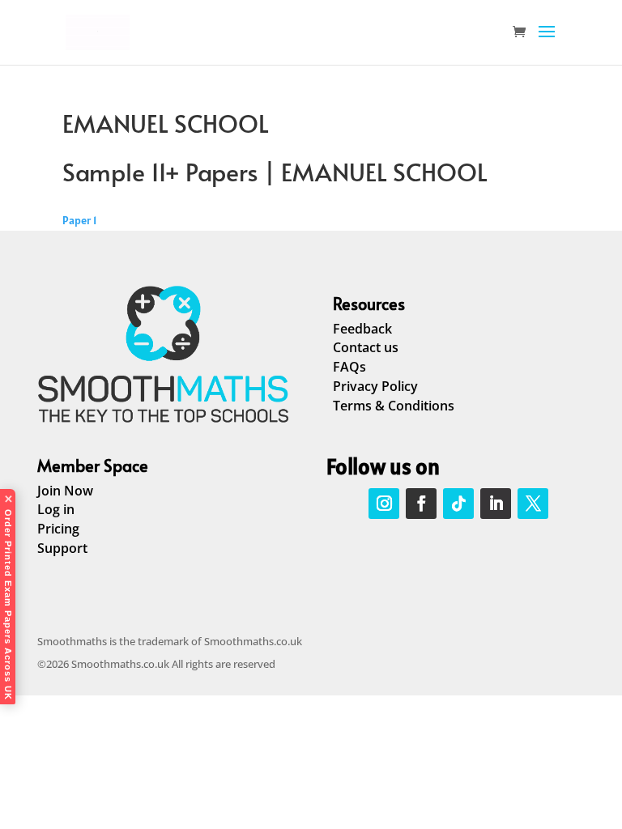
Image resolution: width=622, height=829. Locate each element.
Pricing (58, 529)
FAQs (349, 367)
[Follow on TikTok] (458, 503)
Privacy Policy (375, 386)
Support (62, 548)
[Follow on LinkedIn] (495, 503)
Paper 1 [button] (79, 220)
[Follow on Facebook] (421, 503)
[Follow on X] (533, 503)
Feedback (362, 329)
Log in (56, 509)
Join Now (65, 491)
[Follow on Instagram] (384, 503)
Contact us (365, 347)
